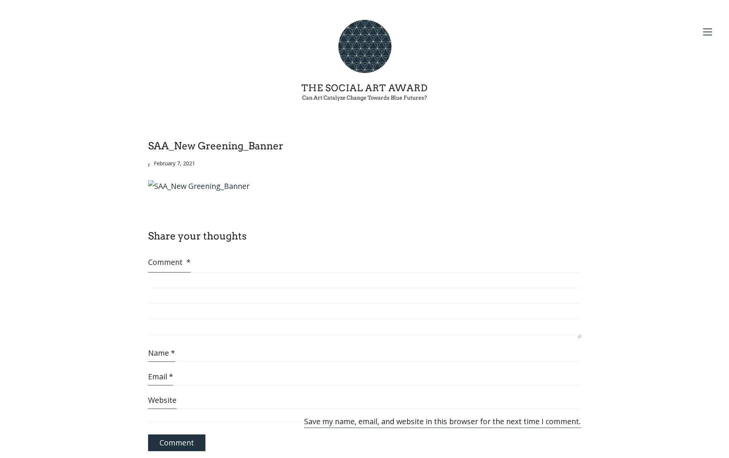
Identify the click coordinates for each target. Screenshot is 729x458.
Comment (169, 262)
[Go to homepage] (364, 46)
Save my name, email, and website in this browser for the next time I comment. (442, 421)
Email (160, 376)
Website (162, 400)
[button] (707, 32)
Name (161, 353)
